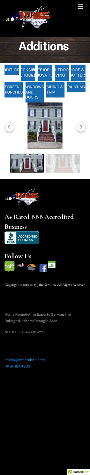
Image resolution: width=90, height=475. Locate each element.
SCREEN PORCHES (14, 89)
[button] (45, 126)
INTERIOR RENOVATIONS (45, 73)
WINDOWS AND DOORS (35, 92)
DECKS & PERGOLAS (28, 73)
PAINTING (76, 87)
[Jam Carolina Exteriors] (29, 27)
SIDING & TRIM (54, 89)
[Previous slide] (9, 127)
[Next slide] (81, 127)
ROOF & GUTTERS (78, 73)
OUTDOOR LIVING (62, 73)
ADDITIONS (11, 70)
